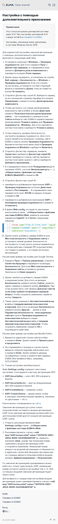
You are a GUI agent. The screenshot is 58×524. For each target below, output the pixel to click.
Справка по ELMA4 (12, 502)
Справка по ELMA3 (11, 498)
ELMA (5, 494)
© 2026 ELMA (9, 520)
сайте (38, 403)
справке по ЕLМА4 (33, 37)
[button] (6, 511)
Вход (5, 507)
